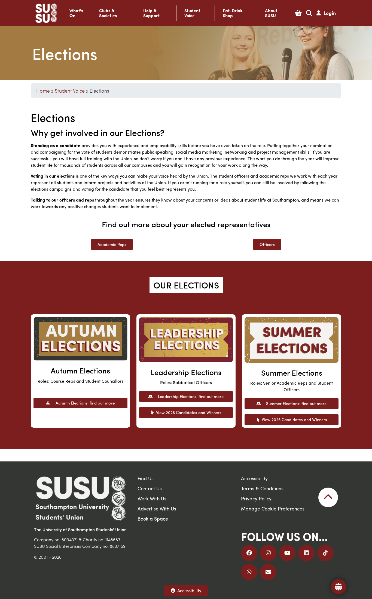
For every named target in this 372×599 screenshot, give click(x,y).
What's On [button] (76, 13)
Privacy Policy (256, 498)
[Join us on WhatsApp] (249, 572)
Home (43, 90)
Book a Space (153, 518)
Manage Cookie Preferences (272, 508)
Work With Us (152, 498)
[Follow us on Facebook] (249, 553)
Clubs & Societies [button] (108, 13)
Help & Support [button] (151, 13)
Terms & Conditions (262, 488)
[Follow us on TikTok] (325, 553)
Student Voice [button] (192, 13)
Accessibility (189, 590)
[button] (298, 13)
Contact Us (150, 488)
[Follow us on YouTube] (287, 553)
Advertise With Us (157, 508)
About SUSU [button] (271, 13)
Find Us (146, 478)
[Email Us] (268, 572)
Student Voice (70, 90)
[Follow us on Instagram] (268, 553)
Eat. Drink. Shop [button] (233, 13)
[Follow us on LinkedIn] (306, 553)
